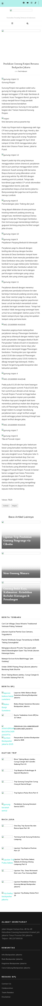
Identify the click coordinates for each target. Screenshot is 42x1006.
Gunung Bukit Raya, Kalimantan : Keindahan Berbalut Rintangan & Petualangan (17, 594)
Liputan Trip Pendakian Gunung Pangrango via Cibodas (17, 540)
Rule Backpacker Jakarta (12, 959)
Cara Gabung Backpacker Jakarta (16, 968)
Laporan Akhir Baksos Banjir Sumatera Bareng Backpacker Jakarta (25, 695)
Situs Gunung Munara (16, 573)
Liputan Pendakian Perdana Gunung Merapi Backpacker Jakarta (25, 884)
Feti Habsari (22, 71)
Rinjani (14, 506)
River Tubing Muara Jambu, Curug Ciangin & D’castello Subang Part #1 (24, 761)
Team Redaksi (8, 992)
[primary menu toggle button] (12, 23)
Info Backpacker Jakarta (12, 955)
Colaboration (7, 988)
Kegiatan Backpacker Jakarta (14, 963)
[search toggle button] (27, 23)
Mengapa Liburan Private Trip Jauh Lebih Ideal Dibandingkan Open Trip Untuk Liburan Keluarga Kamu (20, 650)
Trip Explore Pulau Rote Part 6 (26, 793)
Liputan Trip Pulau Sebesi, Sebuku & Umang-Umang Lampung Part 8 (24, 861)
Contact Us (6, 984)
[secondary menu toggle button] (2, 3)
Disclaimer (6, 997)
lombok (5, 506)
